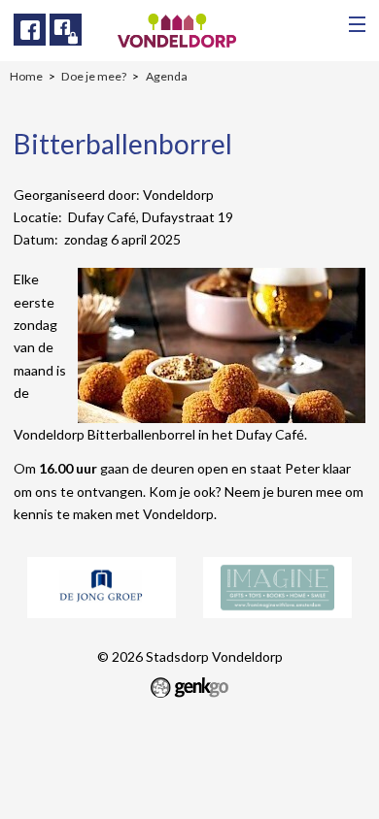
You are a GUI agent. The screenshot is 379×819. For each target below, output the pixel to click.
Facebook (30, 30)
